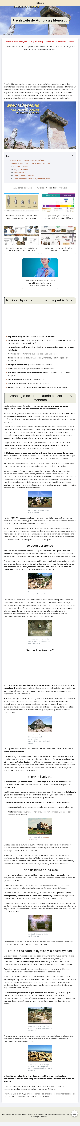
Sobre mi (43, 1117)
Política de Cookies (68, 1115)
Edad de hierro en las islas (24, 176)
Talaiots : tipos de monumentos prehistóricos (27, 160)
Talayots (40, 3)
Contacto (39, 1115)
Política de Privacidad (52, 1115)
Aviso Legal (35, 1117)
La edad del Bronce (20, 166)
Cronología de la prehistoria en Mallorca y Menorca (30, 163)
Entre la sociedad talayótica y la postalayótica (32, 179)
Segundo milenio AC (21, 169)
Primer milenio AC (20, 173)
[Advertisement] (40, 67)
